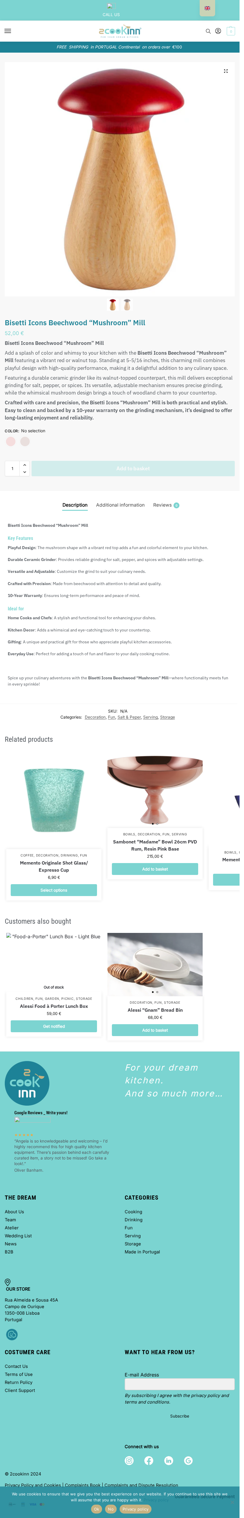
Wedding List (18, 1236)
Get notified (54, 1026)
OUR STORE (19, 1289)
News (11, 1244)
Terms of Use (19, 1374)
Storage (167, 717)
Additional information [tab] (120, 505)
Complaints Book (83, 1485)
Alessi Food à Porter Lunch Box (54, 1006)
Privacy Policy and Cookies (33, 1485)
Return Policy (18, 1382)
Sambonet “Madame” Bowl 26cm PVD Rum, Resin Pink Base (155, 845)
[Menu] (13, 31)
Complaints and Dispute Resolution (141, 1485)
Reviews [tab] (165, 505)
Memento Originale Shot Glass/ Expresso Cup (54, 866)
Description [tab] (74, 505)
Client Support (20, 1390)
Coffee (27, 855)
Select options (53, 890)
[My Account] (218, 31)
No (111, 1509)
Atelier (12, 1228)
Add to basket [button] (155, 869)
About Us (14, 1211)
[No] (232, 1502)
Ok (96, 1509)
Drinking (69, 855)
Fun (111, 717)
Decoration (95, 717)
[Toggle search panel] (208, 31)
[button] (230, 31)
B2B (9, 1252)
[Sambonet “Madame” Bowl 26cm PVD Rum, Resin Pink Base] (155, 789)
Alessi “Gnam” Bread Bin (155, 1010)
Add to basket (133, 468)
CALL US (111, 14)
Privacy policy (156, 1499)
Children (24, 999)
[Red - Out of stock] (11, 441)
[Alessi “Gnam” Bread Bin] (155, 964)
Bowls (129, 834)
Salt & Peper (129, 717)
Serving (150, 717)
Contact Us (16, 1366)
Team (10, 1219)
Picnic (67, 999)
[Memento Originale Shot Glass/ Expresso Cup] (53, 800)
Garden (52, 999)
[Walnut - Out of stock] (25, 441)
